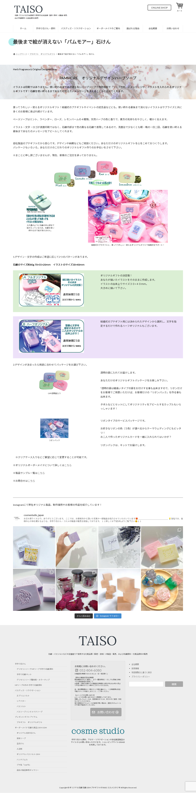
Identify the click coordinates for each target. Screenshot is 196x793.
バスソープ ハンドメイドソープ (29, 711)
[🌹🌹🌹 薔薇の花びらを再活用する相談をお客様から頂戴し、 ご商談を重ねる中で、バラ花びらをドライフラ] (77, 590)
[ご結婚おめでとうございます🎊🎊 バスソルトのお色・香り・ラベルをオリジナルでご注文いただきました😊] (34, 547)
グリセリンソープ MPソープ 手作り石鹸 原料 (35, 669)
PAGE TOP (188, 766)
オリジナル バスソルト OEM (28, 754)
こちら (68, 465)
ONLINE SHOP (159, 7)
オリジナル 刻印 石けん (26, 733)
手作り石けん (20, 664)
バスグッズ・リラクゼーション (28, 690)
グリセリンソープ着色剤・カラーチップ (33, 680)
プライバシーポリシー (141, 676)
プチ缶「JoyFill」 (24, 765)
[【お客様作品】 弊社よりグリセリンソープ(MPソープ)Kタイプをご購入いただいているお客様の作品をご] (162, 590)
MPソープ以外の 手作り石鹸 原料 (28, 685)
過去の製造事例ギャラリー (28, 770)
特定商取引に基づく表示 (142, 672)
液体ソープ (21, 738)
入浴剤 (19, 749)
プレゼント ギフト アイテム (26, 717)
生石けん (20, 743)
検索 (174, 684)
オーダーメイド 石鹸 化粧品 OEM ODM (31, 727)
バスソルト (21, 706)
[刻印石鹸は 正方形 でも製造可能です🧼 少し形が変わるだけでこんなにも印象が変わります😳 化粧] (77, 547)
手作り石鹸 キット (24, 674)
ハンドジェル (22, 759)
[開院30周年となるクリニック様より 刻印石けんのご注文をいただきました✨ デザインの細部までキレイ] (162, 547)
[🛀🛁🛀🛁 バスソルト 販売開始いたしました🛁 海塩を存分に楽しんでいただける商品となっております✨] (119, 547)
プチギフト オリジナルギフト (29, 722)
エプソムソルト (23, 695)
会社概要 (135, 664)
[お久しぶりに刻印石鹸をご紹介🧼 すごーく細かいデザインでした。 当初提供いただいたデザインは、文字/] (34, 590)
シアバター (21, 701)
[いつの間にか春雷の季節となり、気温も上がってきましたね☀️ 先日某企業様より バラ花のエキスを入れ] (119, 590)
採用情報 (135, 668)
